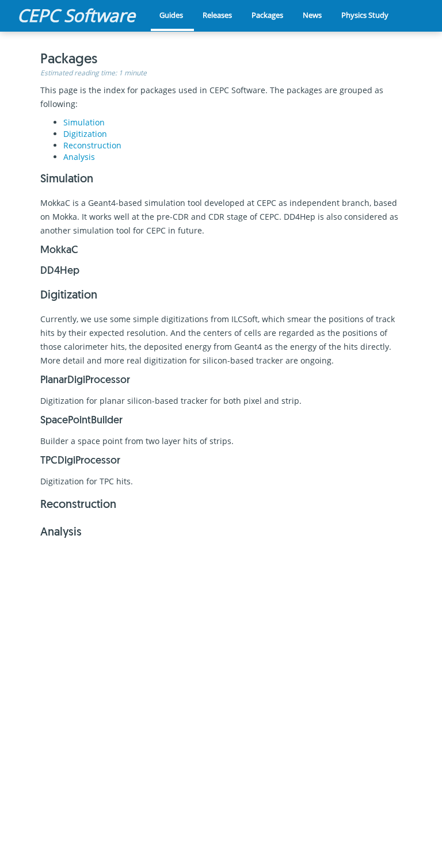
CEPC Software (76, 15)
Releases (217, 15)
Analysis (79, 156)
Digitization (85, 133)
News (312, 15)
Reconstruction (92, 145)
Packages (267, 15)
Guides (171, 15)
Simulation (84, 122)
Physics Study (364, 15)
